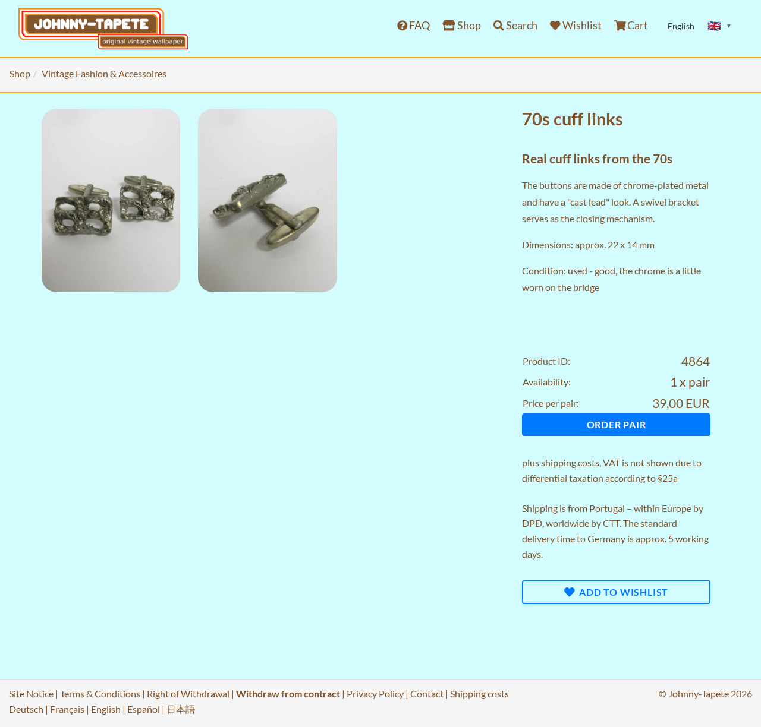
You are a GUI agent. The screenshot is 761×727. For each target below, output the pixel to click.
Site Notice (31, 693)
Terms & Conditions (100, 693)
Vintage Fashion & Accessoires (104, 73)
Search (520, 25)
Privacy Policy (375, 693)
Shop (468, 25)
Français (67, 709)
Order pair (616, 424)
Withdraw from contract (288, 693)
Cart (636, 25)
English (106, 709)
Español (143, 709)
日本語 (180, 709)
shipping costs (570, 462)
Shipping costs (479, 693)
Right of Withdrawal (188, 693)
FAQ (418, 25)
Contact (427, 693)
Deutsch (26, 709)
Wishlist (581, 25)
